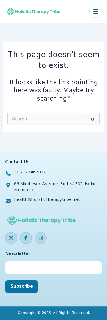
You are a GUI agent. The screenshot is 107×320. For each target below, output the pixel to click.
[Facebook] (26, 238)
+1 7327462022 (30, 172)
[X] (11, 238)
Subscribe (22, 286)
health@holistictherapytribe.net (47, 200)
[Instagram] (41, 238)
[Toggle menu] (95, 11)
